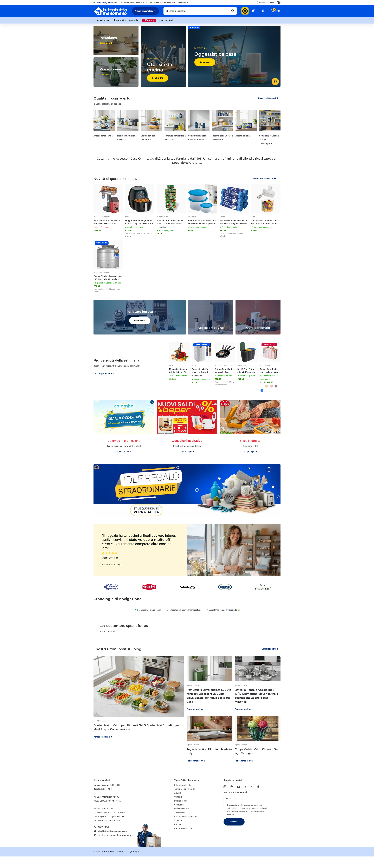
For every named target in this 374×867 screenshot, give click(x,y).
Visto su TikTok (166, 20)
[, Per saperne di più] (255, 11)
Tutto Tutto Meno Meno (186, 780)
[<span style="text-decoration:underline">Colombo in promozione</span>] (124, 447)
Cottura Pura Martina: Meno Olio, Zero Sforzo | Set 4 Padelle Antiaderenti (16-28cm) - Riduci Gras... (225, 371)
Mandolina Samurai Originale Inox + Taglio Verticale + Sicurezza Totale (178, 371)
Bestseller (134, 20)
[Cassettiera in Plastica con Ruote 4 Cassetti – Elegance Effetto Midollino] (202, 352)
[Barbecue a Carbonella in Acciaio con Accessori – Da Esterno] (108, 198)
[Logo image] (111, 587)
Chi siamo (178, 824)
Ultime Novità (119, 20)
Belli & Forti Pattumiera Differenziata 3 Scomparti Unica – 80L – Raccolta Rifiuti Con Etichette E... (247, 371)
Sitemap (178, 820)
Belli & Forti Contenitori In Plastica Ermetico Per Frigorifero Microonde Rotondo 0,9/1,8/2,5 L (202, 222)
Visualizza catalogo (144, 11)
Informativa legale (182, 785)
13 (197, 376)
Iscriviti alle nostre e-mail (235, 792)
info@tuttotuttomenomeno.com (112, 831)
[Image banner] (187, 490)
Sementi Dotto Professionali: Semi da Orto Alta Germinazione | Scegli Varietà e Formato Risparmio (170, 222)
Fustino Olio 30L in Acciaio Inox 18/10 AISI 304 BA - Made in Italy (108, 278)
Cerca (233, 11)
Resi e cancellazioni (183, 828)
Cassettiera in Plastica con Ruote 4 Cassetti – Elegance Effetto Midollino (201, 371)
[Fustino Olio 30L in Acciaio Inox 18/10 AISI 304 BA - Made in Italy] (108, 254)
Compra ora (157, 78)
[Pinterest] (232, 786)
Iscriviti (234, 822)
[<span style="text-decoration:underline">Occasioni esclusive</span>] (187, 447)
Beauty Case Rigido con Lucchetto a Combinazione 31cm (270, 371)
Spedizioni (178, 805)
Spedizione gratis (104, 2)
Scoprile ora (139, 320)
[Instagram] (225, 786)
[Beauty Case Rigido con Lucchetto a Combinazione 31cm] (270, 352)
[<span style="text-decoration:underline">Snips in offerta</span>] (250, 447)
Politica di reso (180, 801)
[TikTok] (258, 786)
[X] (251, 787)
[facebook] (245, 787)
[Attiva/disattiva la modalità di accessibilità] (278, 2)
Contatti (178, 797)
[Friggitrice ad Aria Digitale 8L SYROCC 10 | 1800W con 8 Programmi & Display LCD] (139, 198)
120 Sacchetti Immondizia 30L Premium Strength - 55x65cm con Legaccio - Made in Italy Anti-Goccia (234, 222)
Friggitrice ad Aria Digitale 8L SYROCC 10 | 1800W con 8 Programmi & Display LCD (139, 222)
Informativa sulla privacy (185, 816)
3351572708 (103, 827)
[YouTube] (238, 787)
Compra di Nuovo (101, 20)
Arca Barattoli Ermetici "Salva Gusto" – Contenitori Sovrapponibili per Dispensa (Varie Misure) (265, 222)
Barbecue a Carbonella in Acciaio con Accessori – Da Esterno (107, 222)
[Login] (264, 11)
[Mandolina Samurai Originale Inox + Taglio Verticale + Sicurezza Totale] (179, 352)
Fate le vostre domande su (114, 835)
